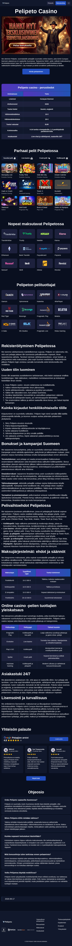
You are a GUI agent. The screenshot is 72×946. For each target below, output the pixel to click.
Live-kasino (26, 158)
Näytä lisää (36, 778)
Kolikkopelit (61, 158)
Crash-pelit (43, 158)
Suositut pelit (8, 158)
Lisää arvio (59, 739)
